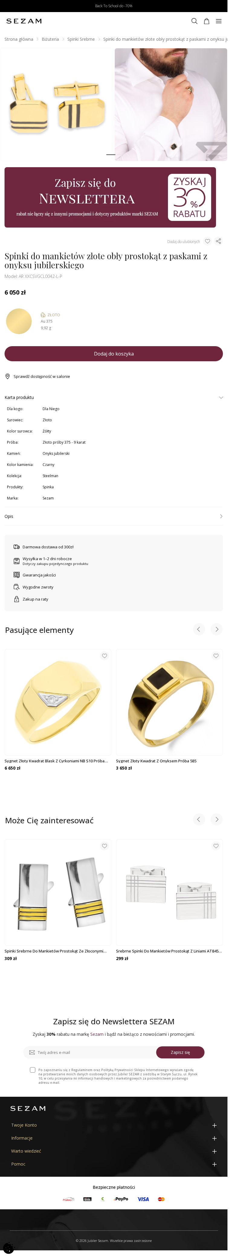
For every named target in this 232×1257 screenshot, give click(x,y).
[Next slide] (217, 630)
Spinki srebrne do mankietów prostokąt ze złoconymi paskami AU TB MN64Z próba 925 (54, 951)
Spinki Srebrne (81, 39)
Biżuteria (50, 39)
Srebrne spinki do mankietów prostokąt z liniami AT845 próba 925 (167, 951)
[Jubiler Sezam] (24, 21)
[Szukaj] (195, 21)
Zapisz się (180, 1052)
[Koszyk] (207, 21)
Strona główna (19, 39)
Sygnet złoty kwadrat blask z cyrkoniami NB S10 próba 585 (55, 761)
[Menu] (219, 21)
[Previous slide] (199, 630)
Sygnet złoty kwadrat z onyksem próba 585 (156, 761)
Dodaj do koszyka (114, 353)
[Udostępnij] (218, 241)
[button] (110, 154)
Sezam (48, 498)
